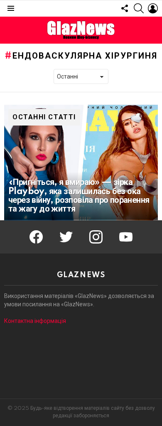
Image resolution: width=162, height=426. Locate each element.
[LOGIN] (153, 8)
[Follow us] (125, 8)
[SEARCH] (139, 8)
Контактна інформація (35, 321)
